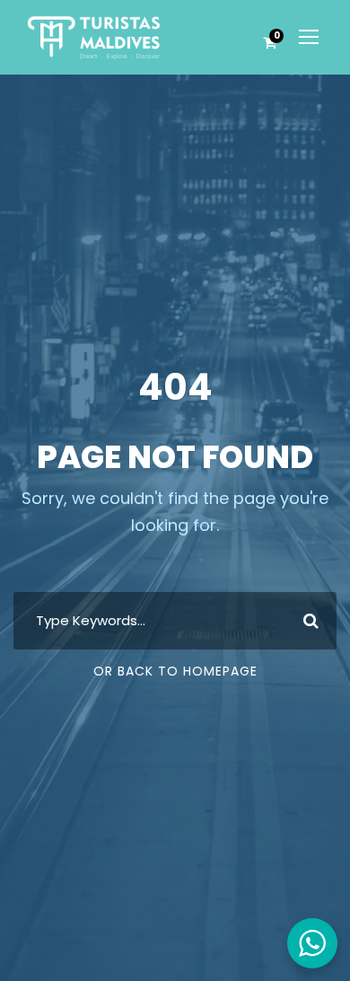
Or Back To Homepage (175, 671)
